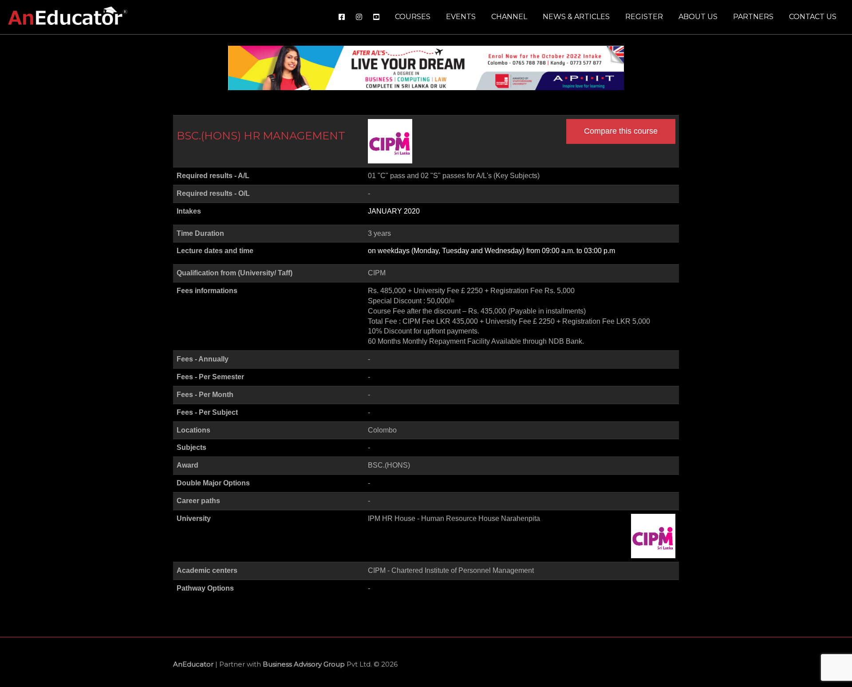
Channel (509, 16)
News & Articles (576, 16)
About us (698, 16)
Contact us (812, 16)
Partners (753, 16)
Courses (412, 16)
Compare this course (621, 131)
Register (644, 16)
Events (461, 16)
